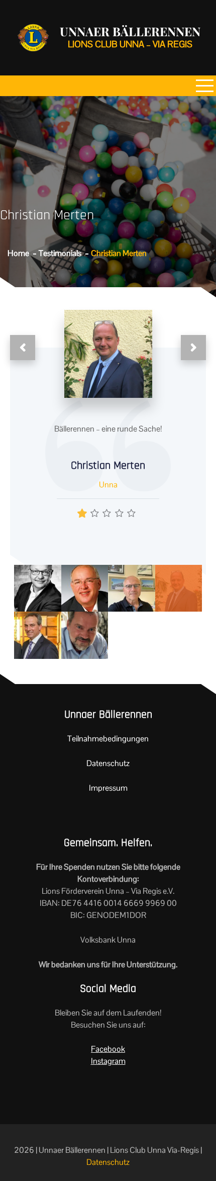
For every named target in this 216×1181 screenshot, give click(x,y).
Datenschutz (108, 763)
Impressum (108, 788)
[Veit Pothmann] (131, 587)
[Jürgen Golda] (37, 587)
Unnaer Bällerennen (130, 31)
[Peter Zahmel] (37, 634)
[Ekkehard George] (85, 587)
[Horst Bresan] (85, 634)
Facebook (108, 1049)
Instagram (108, 1061)
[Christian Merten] (178, 587)
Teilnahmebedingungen (108, 738)
